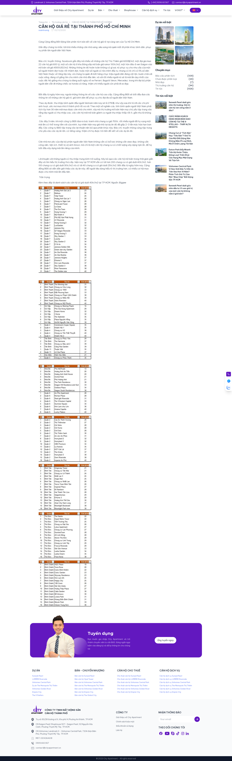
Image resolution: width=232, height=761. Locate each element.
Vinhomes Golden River (41, 689)
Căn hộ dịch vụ (149, 10)
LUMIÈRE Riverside (39, 679)
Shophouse (130, 10)
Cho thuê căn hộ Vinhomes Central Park (133, 682)
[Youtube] (167, 733)
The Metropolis (183, 61)
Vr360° (179, 10)
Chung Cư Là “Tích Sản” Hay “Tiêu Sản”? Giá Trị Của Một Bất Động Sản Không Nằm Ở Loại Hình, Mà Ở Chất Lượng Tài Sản (181, 138)
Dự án (91, 10)
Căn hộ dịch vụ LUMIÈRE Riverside (173, 679)
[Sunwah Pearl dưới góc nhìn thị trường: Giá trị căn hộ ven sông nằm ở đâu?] (161, 105)
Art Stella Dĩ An (183, 42)
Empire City (36, 692)
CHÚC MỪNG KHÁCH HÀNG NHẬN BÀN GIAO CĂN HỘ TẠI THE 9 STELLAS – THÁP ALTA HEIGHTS (180, 121)
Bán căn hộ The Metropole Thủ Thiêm (89, 686)
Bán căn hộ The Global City (86, 695)
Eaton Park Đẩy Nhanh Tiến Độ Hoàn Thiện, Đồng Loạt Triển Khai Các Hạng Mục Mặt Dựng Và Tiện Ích (180, 155)
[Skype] (172, 733)
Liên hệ (119, 730)
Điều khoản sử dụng (124, 726)
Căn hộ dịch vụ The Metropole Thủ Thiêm (176, 686)
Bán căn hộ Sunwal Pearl (84, 676)
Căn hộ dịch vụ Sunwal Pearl (171, 676)
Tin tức (167, 10)
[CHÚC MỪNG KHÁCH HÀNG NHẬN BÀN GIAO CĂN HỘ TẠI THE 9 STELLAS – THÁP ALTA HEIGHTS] (161, 119)
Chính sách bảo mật (125, 721)
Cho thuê (113, 10)
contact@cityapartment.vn (188, 2)
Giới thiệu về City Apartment (69, 10)
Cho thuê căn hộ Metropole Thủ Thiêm (132, 686)
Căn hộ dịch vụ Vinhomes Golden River (175, 689)
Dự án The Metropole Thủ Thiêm (44, 686)
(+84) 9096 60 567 (160, 2)
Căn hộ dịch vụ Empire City (170, 692)
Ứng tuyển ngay (165, 640)
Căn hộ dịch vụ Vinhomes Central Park (175, 682)
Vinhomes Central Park (41, 682)
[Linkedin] (187, 733)
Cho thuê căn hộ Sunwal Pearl (129, 676)
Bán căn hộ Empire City (84, 692)
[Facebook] (160, 733)
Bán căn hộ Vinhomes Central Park (88, 682)
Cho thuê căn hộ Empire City (128, 692)
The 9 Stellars (37, 695)
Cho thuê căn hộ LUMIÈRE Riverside (131, 679)
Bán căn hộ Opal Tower (84, 679)
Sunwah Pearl (37, 676)
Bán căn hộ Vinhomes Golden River (89, 689)
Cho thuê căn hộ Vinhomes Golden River (133, 689)
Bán (100, 10)
